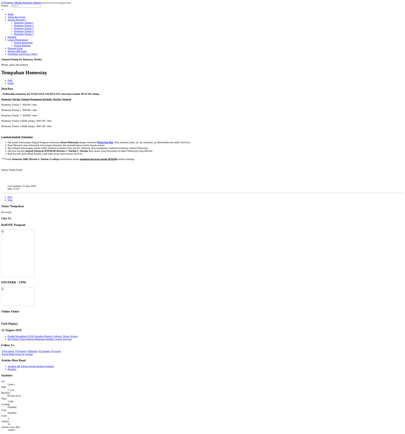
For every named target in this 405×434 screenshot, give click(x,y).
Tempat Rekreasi (22, 45)
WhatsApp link (105, 142)
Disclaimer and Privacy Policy (23, 54)
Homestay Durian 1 (24, 22)
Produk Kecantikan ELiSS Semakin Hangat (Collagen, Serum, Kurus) (43, 336)
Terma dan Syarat (16, 17)
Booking (12, 37)
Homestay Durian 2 (24, 25)
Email (10, 83)
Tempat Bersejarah (23, 42)
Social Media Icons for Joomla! (17, 354)
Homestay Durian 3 (24, 28)
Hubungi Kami (15, 48)
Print (10, 80)
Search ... (6, 5)
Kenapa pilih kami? (17, 51)
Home (11, 14)
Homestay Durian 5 (24, 34)
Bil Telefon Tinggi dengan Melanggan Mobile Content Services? (40, 339)
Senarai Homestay (17, 20)
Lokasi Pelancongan (18, 39)
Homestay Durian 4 (24, 31)
